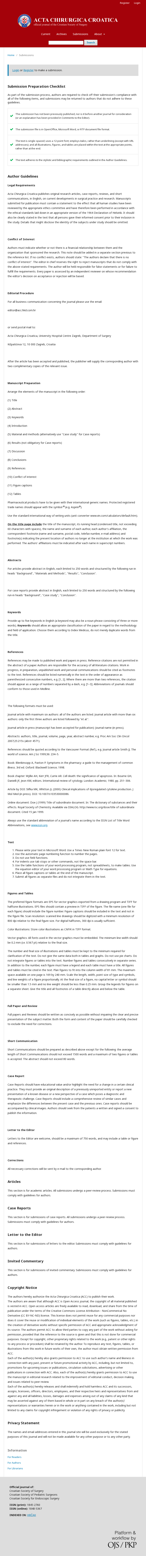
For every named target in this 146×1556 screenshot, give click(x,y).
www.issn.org (39, 825)
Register (125, 3)
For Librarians (15, 1468)
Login (137, 3)
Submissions (80, 34)
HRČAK (31, 1515)
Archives (61, 34)
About (98, 34)
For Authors (14, 1462)
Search (91, 42)
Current (45, 34)
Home (11, 55)
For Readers (14, 1457)
